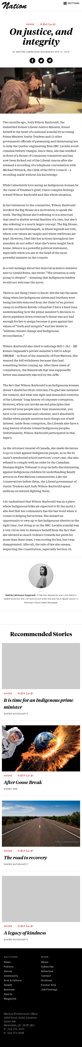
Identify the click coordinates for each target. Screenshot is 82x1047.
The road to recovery (25, 857)
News (7, 962)
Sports (8, 994)
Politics (8, 967)
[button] (72, 3)
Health (8, 985)
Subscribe (47, 967)
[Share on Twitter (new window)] (41, 61)
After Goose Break (23, 782)
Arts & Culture (13, 980)
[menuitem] (22, 962)
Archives (46, 980)
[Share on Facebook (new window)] (32, 61)
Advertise (47, 971)
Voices (8, 971)
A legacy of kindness (25, 933)
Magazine (10, 999)
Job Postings (49, 989)
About (44, 962)
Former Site (48, 985)
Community (11, 976)
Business (9, 989)
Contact (46, 976)
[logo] (14, 8)
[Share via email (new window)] (50, 60)
